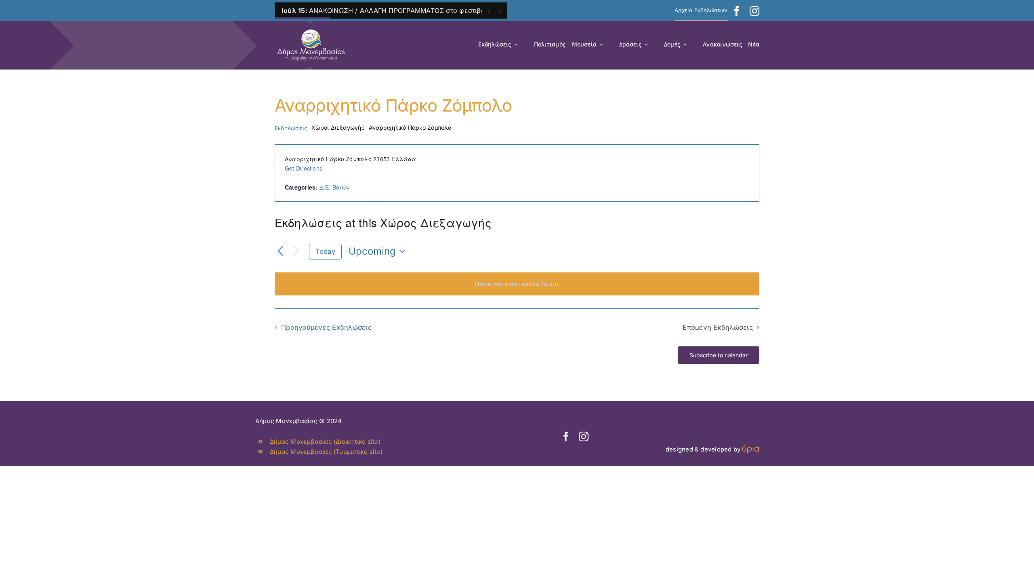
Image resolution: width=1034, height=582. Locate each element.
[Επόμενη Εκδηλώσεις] (296, 251)
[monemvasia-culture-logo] (311, 27)
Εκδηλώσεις (291, 127)
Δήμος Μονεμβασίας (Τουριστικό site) (326, 451)
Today (325, 251)
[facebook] (737, 11)
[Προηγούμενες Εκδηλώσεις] (280, 251)
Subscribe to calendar (718, 355)
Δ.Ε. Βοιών (334, 187)
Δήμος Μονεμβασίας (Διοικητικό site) (325, 441)
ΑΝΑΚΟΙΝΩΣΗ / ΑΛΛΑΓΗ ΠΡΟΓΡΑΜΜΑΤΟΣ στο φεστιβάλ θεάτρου (400, 10)
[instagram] (754, 11)
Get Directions (303, 168)
